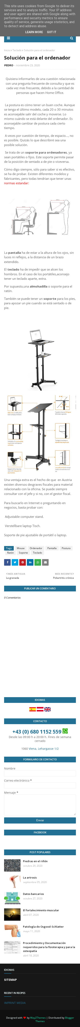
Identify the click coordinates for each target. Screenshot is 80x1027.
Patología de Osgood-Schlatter (43, 926)
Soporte (23, 552)
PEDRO (8, 65)
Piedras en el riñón (35, 861)
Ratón (10, 552)
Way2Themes (38, 1017)
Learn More (34, 32)
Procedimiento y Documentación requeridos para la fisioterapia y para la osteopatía (49, 947)
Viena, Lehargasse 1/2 (44, 749)
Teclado (17, 50)
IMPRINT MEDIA (15, 1003)
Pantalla (52, 548)
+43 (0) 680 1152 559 (37, 731)
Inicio (7, 50)
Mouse (21, 548)
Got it (51, 32)
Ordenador (36, 548)
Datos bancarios (33, 894)
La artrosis (30, 877)
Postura (66, 548)
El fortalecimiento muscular (41, 910)
